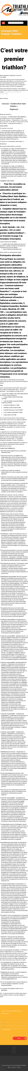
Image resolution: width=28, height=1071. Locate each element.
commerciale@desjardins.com (9, 979)
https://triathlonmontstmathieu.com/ (10, 975)
